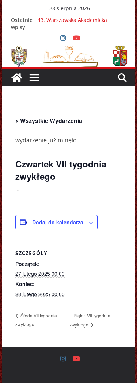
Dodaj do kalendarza (57, 222)
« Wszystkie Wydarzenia (48, 120)
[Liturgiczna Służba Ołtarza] (17, 77)
